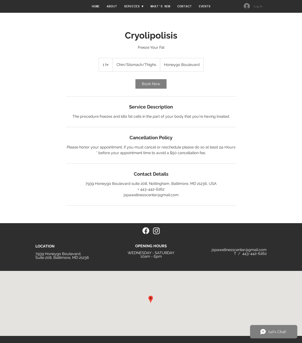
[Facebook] (145, 230)
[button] (134, 6)
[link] (151, 84)
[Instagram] (156, 230)
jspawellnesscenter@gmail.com (239, 249)
